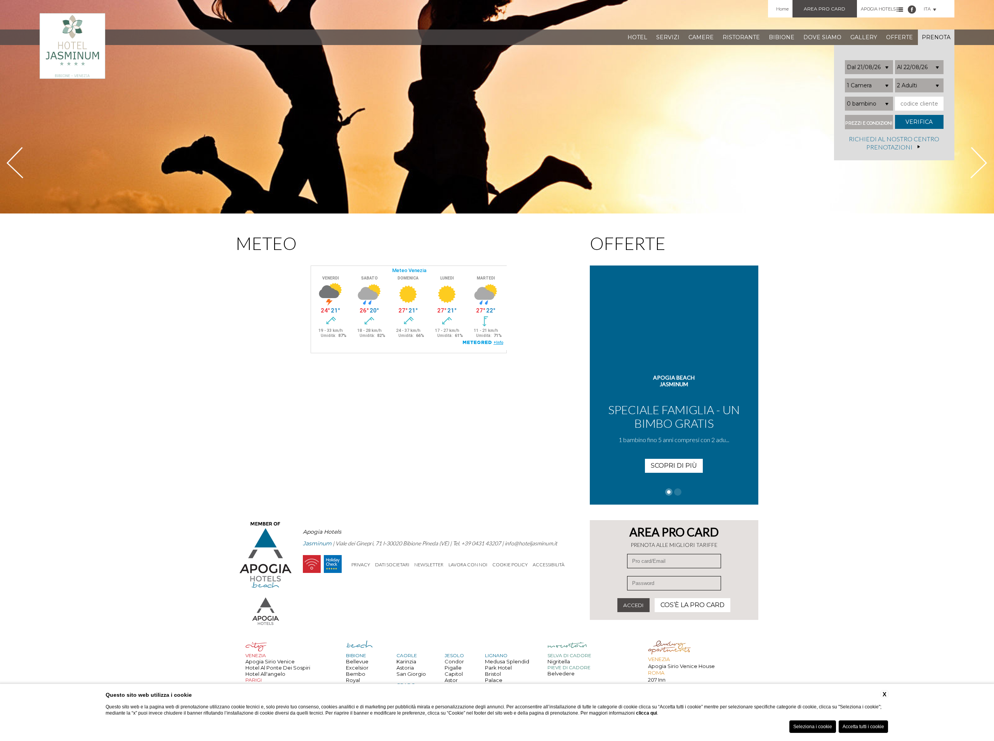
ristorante (741, 37)
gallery (863, 37)
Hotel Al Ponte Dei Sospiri (277, 668)
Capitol (454, 674)
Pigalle (453, 668)
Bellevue (357, 661)
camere (701, 37)
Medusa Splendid (507, 661)
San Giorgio (411, 674)
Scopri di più (674, 465)
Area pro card (824, 9)
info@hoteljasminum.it (531, 543)
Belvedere (561, 673)
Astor (451, 680)
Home (782, 9)
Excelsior (357, 668)
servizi (667, 37)
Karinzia (406, 661)
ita (927, 9)
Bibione (781, 37)
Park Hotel (498, 668)
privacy (360, 564)
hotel (637, 37)
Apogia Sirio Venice (270, 661)
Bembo (355, 674)
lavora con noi (467, 564)
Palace (493, 680)
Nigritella (558, 661)
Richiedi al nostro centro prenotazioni (894, 143)
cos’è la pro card (692, 605)
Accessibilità (549, 564)
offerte (899, 37)
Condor (454, 661)
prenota (936, 37)
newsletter (428, 564)
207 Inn (657, 680)
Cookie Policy (510, 564)
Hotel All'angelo (265, 674)
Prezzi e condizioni (868, 123)
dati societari (392, 564)
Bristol (493, 674)
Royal (353, 680)
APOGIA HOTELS (878, 9)
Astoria (405, 668)
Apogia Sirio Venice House (681, 666)
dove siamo (822, 37)
